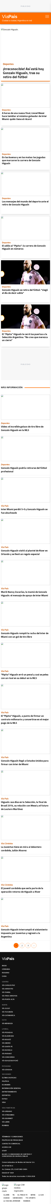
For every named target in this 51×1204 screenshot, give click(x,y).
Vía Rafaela (7, 1050)
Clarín (6, 1195)
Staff (4, 1151)
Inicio (4, 966)
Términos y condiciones (12, 1137)
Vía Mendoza (7, 1023)
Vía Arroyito (7, 989)
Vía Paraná (7, 1054)
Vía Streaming (8, 1115)
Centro (5, 982)
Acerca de (6, 1147)
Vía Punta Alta (8, 999)
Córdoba (6, 969)
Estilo (4, 1099)
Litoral (5, 1029)
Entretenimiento (9, 1092)
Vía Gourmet (7, 1118)
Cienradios (18, 1198)
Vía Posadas (7, 1032)
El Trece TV (22, 1195)
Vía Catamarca (8, 1015)
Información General (11, 1088)
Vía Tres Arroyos (9, 996)
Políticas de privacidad (12, 1140)
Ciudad (6, 1198)
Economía (6, 1085)
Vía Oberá (6, 1043)
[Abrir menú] (47, 16)
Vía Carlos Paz (8, 985)
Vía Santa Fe (7, 1046)
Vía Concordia (8, 1057)
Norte (4, 1005)
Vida (4, 1102)
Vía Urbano (7, 1111)
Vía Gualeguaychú (10, 1061)
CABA (4, 976)
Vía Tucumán (7, 1012)
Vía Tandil (6, 992)
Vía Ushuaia (7, 1070)
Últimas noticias (9, 1078)
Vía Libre (6, 1122)
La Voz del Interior (11, 1201)
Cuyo (4, 1020)
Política (5, 1081)
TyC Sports (30, 1198)
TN (14, 1195)
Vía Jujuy (6, 1008)
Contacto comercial (11, 1144)
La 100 (41, 1195)
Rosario (5, 973)
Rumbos (5, 1125)
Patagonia (6, 1066)
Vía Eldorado (8, 1036)
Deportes (6, 1095)
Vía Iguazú (6, 1039)
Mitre (33, 1195)
